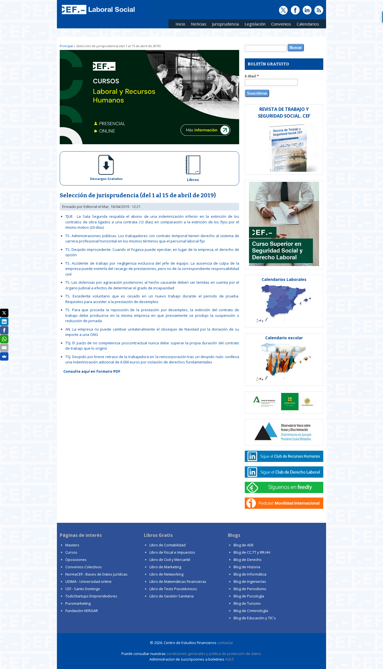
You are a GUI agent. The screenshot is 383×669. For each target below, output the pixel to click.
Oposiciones (76, 559)
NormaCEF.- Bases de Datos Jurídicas (96, 574)
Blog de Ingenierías (250, 581)
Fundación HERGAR (81, 610)
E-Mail (252, 76)
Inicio (180, 24)
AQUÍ (229, 659)
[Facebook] (4, 330)
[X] (4, 313)
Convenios (279, 25)
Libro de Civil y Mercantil (169, 559)
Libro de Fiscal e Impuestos (172, 552)
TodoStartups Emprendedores (91, 596)
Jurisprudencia (224, 25)
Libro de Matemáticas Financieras (177, 581)
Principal (66, 46)
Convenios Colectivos (83, 566)
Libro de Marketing (165, 566)
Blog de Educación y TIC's (255, 617)
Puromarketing (78, 603)
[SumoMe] (4, 356)
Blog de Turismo (247, 603)
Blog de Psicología (249, 596)
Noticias (198, 24)
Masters (72, 544)
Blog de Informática (250, 574)
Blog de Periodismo (250, 588)
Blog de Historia (247, 566)
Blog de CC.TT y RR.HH (252, 552)
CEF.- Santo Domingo (82, 588)
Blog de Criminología (251, 610)
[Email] (4, 347)
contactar (225, 642)
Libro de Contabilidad (167, 544)
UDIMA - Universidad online (88, 581)
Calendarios (306, 25)
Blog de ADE (244, 544)
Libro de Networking (166, 574)
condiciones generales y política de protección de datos (214, 653)
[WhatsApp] (4, 339)
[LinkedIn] (4, 321)
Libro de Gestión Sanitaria (171, 596)
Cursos (71, 552)
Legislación (254, 25)
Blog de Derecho (248, 559)
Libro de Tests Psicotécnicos (173, 588)
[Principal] (97, 14)
